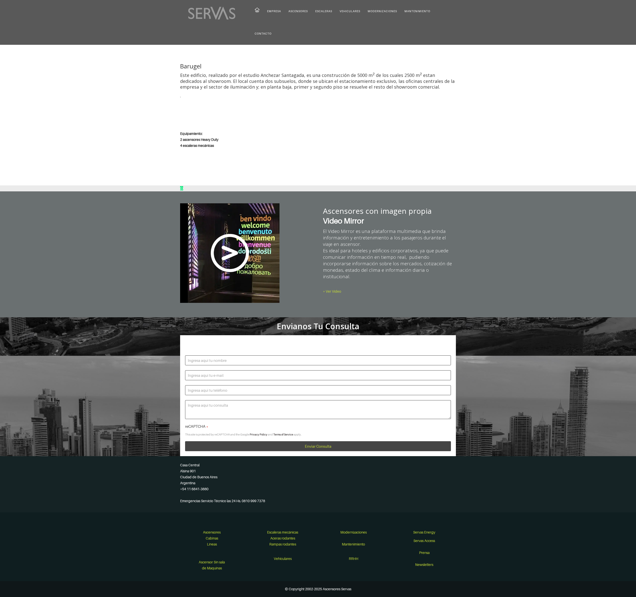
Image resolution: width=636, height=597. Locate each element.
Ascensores (212, 532)
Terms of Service (283, 434)
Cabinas (212, 538)
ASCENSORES (298, 11)
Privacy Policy (258, 434)
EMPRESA (274, 11)
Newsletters (424, 564)
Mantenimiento (353, 544)
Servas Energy (424, 532)
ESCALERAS (323, 11)
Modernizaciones (353, 532)
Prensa (424, 552)
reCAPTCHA (196, 426)
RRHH (353, 558)
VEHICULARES (350, 11)
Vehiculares (283, 558)
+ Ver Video (332, 291)
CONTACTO (263, 33)
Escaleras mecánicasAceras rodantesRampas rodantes (282, 538)
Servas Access (424, 541)
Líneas (212, 544)
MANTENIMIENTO (417, 11)
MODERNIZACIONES (382, 11)
